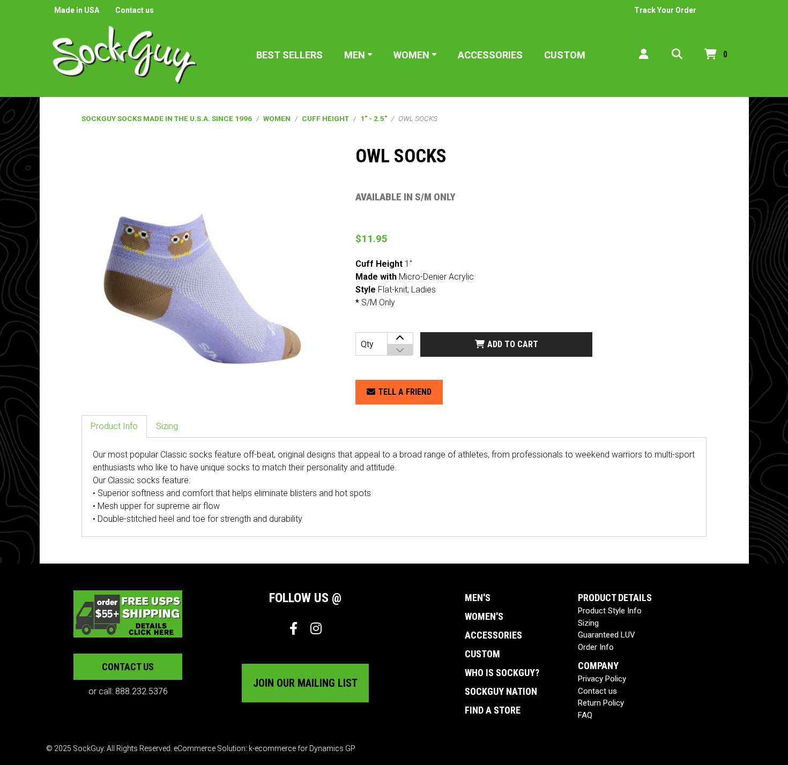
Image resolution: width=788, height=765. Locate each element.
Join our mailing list (305, 683)
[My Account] (643, 55)
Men (354, 55)
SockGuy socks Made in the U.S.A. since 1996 (166, 118)
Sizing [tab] (167, 426)
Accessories (490, 55)
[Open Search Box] (677, 55)
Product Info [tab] (114, 426)
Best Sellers (289, 55)
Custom (564, 55)
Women (411, 55)
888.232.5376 (141, 691)
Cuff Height (325, 118)
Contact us (134, 10)
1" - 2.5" (373, 118)
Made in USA (76, 10)
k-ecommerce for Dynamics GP (302, 748)
